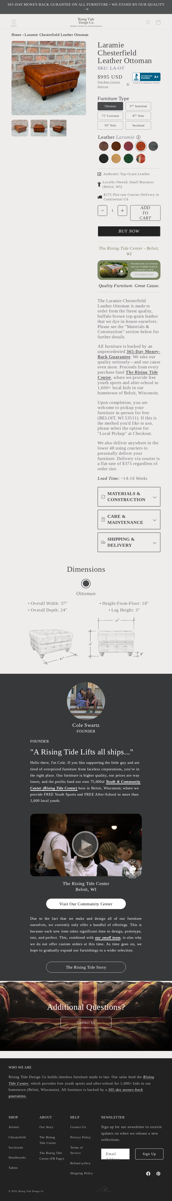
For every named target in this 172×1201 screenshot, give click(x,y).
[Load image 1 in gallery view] (20, 128)
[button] (14, 22)
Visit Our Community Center (85, 904)
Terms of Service (76, 1150)
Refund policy (80, 1163)
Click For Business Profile (146, 83)
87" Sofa (138, 115)
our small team (108, 937)
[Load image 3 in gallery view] (58, 128)
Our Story (46, 1127)
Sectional (138, 125)
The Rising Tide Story (86, 967)
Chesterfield (17, 1137)
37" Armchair (138, 106)
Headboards (17, 1157)
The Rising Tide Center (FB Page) (51, 1155)
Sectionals (16, 1147)
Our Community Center (144, 274)
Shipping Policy (81, 1173)
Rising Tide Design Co (31, 1191)
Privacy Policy (80, 1137)
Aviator (14, 1127)
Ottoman (110, 106)
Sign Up (149, 1154)
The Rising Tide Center (47, 1140)
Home (16, 35)
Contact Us (86, 1022)
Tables (13, 1167)
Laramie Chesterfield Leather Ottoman (57, 35)
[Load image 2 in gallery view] (39, 128)
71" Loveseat (110, 115)
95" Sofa (110, 125)
